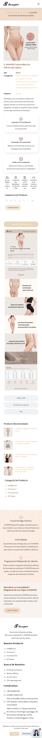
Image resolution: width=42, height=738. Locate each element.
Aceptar (14, 734)
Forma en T (23, 12)
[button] (7, 201)
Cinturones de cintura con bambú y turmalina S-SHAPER (26, 443)
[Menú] (39, 4)
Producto (14, 12)
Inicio (7, 12)
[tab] (21, 224)
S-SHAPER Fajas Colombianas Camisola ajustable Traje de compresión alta (24, 469)
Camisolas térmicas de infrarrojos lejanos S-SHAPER (26, 456)
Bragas (18, 93)
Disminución (26, 734)
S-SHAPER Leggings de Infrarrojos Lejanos (26, 430)
